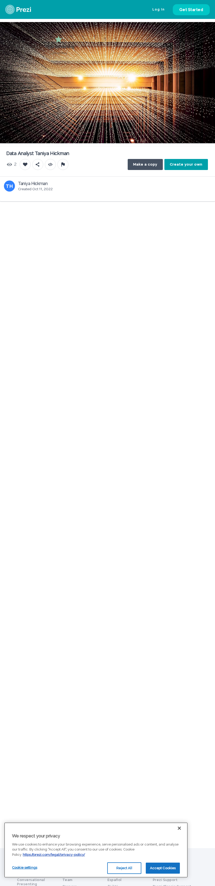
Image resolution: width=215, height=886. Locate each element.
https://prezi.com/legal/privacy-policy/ (54, 855)
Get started (191, 10)
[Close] (179, 828)
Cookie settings (24, 867)
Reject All (124, 868)
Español (115, 880)
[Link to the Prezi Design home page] (25, 9)
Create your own (186, 164)
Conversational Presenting (31, 882)
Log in (158, 9)
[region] (96, 850)
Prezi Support (165, 880)
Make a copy (145, 164)
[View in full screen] (207, 30)
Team (67, 880)
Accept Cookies (163, 868)
